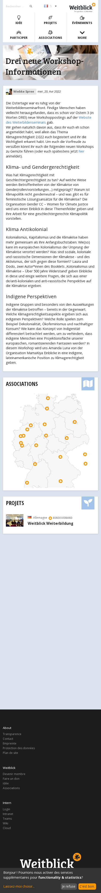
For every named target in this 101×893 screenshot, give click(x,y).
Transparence (12, 734)
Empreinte (9, 743)
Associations (50, 37)
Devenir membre (14, 774)
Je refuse (68, 886)
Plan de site (10, 753)
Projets (50, 23)
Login (6, 809)
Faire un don (11, 779)
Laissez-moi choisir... (19, 886)
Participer (18, 37)
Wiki (5, 823)
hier (81, 151)
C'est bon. (87, 886)
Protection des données (19, 748)
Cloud (7, 828)
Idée (19, 23)
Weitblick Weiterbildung (50, 523)
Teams (7, 819)
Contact (8, 739)
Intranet (8, 814)
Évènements (82, 23)
